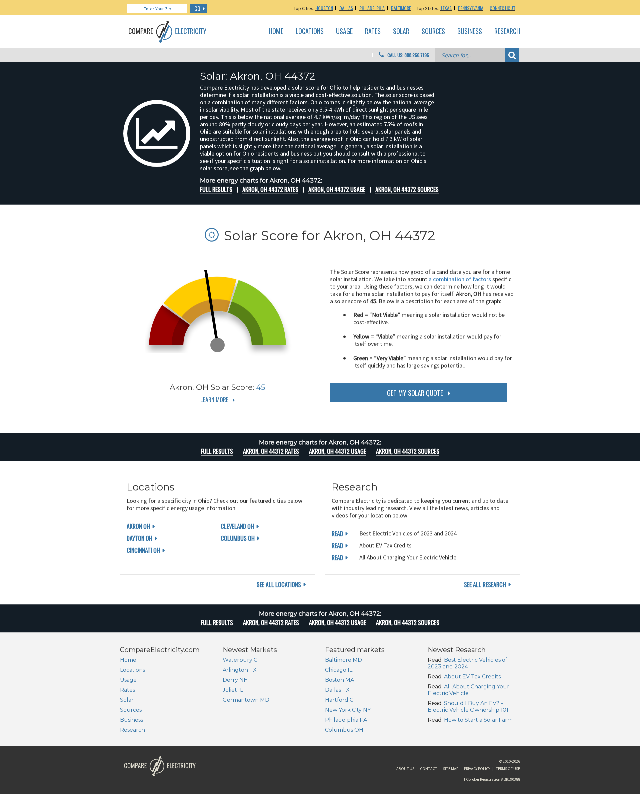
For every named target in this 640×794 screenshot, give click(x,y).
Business (469, 31)
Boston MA (339, 680)
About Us (405, 768)
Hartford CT (341, 700)
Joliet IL (233, 690)
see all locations (279, 584)
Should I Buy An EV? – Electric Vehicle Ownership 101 (468, 706)
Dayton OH (139, 538)
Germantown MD (246, 700)
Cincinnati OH (143, 550)
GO (197, 9)
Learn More (214, 399)
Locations (310, 31)
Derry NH (235, 680)
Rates (373, 31)
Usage (344, 31)
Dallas (346, 7)
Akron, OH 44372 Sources (407, 189)
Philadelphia (372, 7)
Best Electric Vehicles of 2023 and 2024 (467, 663)
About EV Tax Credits (472, 676)
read (337, 533)
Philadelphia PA (346, 720)
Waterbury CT (242, 660)
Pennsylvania (470, 7)
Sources (433, 31)
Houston (324, 7)
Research (507, 31)
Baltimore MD (343, 660)
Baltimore (401, 7)
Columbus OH (238, 538)
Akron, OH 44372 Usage (336, 189)
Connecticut (502, 7)
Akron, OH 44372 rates (270, 189)
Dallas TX (337, 690)
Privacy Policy (477, 768)
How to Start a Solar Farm (478, 720)
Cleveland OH (237, 526)
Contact (428, 768)
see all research (485, 584)
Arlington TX (240, 670)
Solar (401, 31)
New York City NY (348, 710)
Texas (446, 7)
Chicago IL (338, 670)
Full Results (216, 189)
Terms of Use (508, 768)
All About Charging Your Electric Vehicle (468, 689)
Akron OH (138, 526)
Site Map (450, 768)
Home (276, 31)
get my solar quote (415, 393)
